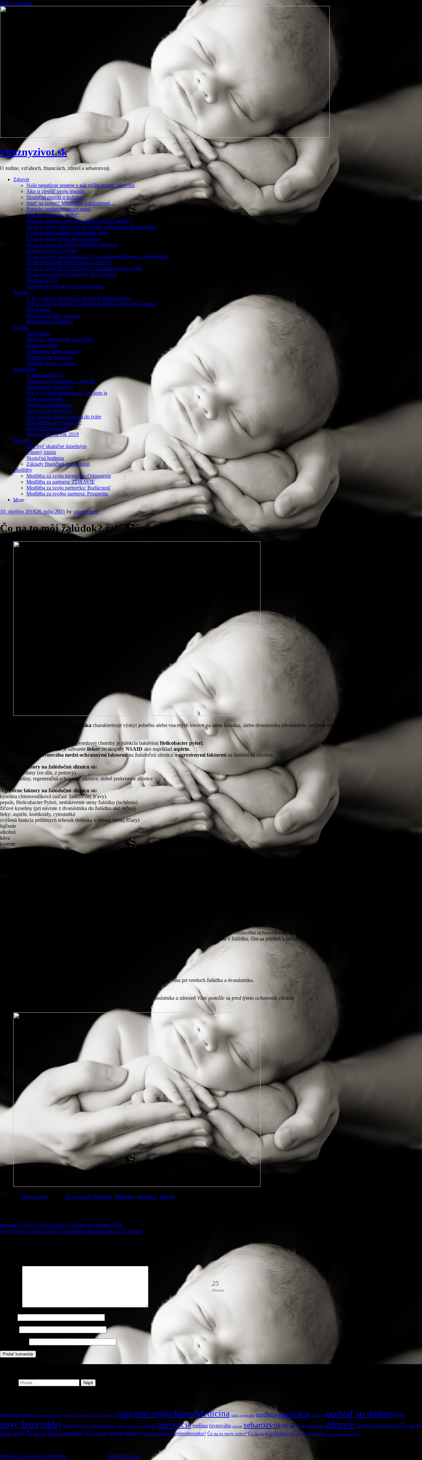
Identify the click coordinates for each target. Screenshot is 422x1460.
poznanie (135, 1426)
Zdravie (21, 179)
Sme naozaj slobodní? (49, 410)
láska (125, 1414)
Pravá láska (38, 310)
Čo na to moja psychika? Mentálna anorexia (72, 244)
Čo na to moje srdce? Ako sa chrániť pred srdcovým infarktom (91, 227)
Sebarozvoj (25, 369)
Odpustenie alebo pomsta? (53, 316)
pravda (149, 1425)
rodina (200, 1425)
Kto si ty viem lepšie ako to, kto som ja (66, 393)
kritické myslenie (103, 1415)
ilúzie (58, 1415)
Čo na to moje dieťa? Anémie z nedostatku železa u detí (84, 268)
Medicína (124, 1196)
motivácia (294, 1414)
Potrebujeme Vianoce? (49, 321)
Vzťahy (21, 292)
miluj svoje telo (243, 1415)
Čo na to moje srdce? (227, 1433)
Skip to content (15, 3)
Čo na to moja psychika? (55, 1433)
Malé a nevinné (42, 345)
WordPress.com (123, 1456)
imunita (69, 1415)
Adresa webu (14, 1341)
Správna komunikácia (49, 404)
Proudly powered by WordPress (33, 1456)
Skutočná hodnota (45, 458)
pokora (121, 1426)
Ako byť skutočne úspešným (56, 446)
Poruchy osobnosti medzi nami (58, 209)
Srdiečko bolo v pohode (51, 363)
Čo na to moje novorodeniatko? (173, 1433)
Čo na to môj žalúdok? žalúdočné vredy (67, 233)
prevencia (147, 1196)
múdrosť (318, 1415)
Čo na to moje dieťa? (112, 1433)
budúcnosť (9, 1415)
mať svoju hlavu (164, 1413)
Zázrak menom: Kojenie (51, 250)
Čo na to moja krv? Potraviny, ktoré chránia (71, 274)
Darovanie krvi (42, 280)
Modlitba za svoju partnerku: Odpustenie (68, 476)
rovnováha (220, 1425)
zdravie (167, 1196)
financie (29, 1415)
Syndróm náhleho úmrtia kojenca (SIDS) (68, 262)
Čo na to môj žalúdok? (88, 1196)
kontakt (82, 1415)
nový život (19, 1424)
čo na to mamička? (308, 1433)
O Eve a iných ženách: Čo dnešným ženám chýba (78, 298)
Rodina (20, 327)
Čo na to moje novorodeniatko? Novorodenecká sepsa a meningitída (97, 256)
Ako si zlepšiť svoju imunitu (55, 191)
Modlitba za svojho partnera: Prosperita (67, 493)
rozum (237, 1426)
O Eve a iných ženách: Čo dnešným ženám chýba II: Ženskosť (91, 304)
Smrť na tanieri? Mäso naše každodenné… (70, 203)
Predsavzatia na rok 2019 (52, 434)
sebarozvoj (262, 1424)
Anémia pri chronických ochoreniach (65, 286)
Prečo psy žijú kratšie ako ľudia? (60, 339)
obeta (68, 1425)
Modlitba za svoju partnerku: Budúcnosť (68, 488)
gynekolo (46, 1415)
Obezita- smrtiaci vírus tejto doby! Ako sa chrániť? (79, 221)
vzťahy (289, 1425)
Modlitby (22, 470)
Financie (22, 440)
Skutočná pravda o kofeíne (54, 197)
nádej (51, 1424)
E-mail (9, 1329)
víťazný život (311, 1425)
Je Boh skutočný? (44, 375)
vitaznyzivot (86, 512)
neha (400, 1415)
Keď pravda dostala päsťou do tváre (63, 416)
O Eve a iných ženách (94, 1425)
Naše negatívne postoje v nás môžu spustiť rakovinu (80, 185)
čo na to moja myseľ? (344, 1434)
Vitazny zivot (34, 1196)
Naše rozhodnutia (44, 399)
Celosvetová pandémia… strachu (60, 381)
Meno (8, 1317)
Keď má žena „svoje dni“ (52, 215)
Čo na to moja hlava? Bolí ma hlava (63, 238)
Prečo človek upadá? (48, 428)
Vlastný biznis (41, 452)
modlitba (266, 1414)
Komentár (10, 1305)
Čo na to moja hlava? (377, 1425)
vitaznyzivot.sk (33, 152)
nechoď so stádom (359, 1413)
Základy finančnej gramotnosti (58, 464)
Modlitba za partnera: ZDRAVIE (60, 482)
